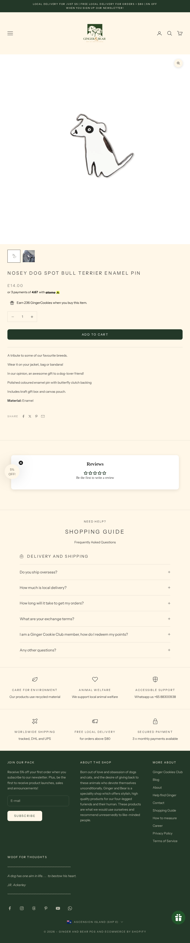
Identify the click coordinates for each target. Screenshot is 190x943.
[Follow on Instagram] (21, 908)
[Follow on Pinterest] (46, 908)
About (157, 787)
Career (158, 826)
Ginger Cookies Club (168, 772)
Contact (158, 803)
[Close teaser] (21, 463)
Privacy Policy (162, 833)
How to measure (165, 818)
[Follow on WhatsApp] (70, 908)
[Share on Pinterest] (36, 416)
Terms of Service (165, 841)
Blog (156, 780)
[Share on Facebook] (23, 416)
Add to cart (95, 334)
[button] (12, 471)
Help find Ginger (164, 795)
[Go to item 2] (28, 256)
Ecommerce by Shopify (125, 931)
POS (92, 931)
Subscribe (24, 816)
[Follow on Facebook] (9, 908)
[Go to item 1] (13, 256)
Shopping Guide (164, 810)
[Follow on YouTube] (58, 908)
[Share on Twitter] (30, 416)
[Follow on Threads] (34, 908)
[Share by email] (43, 416)
